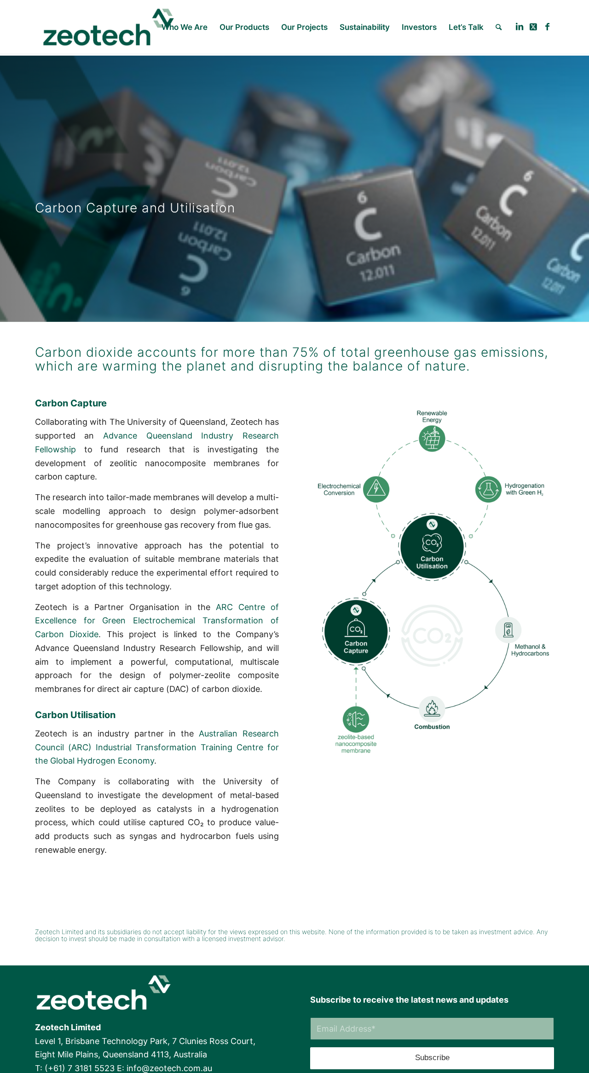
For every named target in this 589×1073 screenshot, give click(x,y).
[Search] (499, 27)
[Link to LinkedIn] (519, 27)
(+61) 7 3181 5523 (80, 1068)
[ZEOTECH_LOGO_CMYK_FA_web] (108, 27)
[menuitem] (185, 27)
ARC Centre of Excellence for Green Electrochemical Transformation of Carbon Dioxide (157, 620)
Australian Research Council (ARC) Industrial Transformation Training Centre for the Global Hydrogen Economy (157, 747)
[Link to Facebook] (547, 27)
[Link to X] (533, 27)
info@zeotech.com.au (169, 1068)
